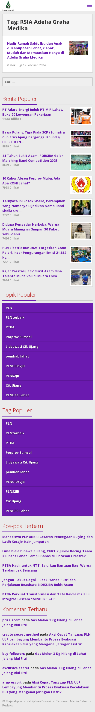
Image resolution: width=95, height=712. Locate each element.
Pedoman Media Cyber (72, 701)
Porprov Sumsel (19, 337)
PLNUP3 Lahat (17, 395)
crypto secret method (20, 634)
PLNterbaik (15, 317)
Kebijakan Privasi (39, 701)
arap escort (12, 682)
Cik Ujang (13, 385)
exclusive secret (16, 668)
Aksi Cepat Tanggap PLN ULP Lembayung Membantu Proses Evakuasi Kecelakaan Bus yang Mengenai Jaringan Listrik (46, 639)
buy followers (13, 653)
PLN (9, 307)
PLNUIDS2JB (15, 366)
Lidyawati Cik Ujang (22, 346)
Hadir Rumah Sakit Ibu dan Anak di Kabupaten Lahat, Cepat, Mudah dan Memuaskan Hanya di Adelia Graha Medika (35, 50)
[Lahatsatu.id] (8, 5)
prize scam (11, 620)
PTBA (10, 327)
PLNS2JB (12, 375)
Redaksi (8, 705)
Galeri (11, 65)
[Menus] (89, 5)
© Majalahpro (12, 701)
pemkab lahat (17, 356)
